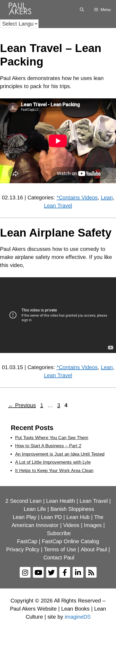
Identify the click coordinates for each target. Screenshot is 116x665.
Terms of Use (60, 549)
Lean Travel (58, 206)
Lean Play (24, 517)
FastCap (27, 541)
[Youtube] (38, 572)
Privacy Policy (22, 549)
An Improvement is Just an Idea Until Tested (59, 454)
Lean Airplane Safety (55, 232)
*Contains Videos (77, 197)
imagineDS (78, 617)
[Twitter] (51, 572)
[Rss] (91, 572)
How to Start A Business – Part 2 (48, 445)
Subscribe (59, 533)
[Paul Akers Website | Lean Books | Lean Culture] (21, 9)
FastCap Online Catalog (70, 541)
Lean (107, 197)
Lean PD (51, 517)
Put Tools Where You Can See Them (51, 437)
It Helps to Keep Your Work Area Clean (54, 470)
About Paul (94, 549)
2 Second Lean (23, 501)
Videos (71, 525)
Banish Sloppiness (72, 509)
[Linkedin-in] (78, 572)
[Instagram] (25, 572)
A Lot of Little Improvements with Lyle (53, 462)
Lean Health (60, 501)
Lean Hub (78, 517)
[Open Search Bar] (81, 9)
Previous (22, 405)
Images (93, 525)
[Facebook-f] (64, 572)
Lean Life (35, 509)
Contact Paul (58, 557)
